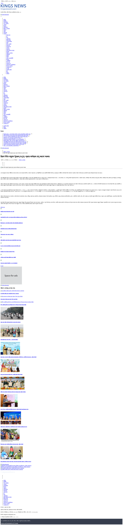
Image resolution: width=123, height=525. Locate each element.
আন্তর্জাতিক (5, 22)
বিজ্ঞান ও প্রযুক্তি (6, 28)
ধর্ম (6, 36)
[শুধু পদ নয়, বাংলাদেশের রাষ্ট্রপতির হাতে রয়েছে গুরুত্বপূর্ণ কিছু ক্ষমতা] (1, 243)
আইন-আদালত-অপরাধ (10, 50)
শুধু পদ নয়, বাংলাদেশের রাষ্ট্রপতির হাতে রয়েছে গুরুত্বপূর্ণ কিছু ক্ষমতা (15, 136)
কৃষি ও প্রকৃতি (8, 44)
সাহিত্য (7, 55)
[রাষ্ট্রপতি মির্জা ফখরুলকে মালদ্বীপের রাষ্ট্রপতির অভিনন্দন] (1, 225)
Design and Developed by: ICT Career (9, 523)
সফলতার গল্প (8, 46)
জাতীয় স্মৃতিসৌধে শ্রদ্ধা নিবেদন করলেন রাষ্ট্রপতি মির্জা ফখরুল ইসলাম (15, 135)
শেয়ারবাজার (8, 38)
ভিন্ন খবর (8, 62)
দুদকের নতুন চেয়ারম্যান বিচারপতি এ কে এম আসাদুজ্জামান (13, 139)
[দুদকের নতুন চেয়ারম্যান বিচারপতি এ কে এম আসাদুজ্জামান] (1, 260)
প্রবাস (4, 31)
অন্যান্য (5, 33)
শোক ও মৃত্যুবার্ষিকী (9, 58)
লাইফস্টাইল (5, 27)
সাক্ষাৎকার (5, 32)
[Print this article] (4, 165)
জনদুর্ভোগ (8, 49)
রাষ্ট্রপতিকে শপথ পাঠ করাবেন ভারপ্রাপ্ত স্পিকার (12, 137)
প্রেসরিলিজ (8, 60)
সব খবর (7, 68)
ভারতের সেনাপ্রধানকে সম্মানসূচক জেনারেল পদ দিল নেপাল (13, 144)
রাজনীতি (4, 20)
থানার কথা (8, 45)
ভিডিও (2, 3)
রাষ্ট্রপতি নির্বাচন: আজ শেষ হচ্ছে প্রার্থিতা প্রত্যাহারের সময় (14, 140)
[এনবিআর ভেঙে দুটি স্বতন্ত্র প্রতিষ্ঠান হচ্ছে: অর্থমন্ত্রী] (1, 254)
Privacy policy (9, 65)
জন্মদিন (7, 56)
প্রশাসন (7, 47)
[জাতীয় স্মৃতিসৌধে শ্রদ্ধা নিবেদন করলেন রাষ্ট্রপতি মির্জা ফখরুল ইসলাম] (1, 237)
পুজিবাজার (8, 54)
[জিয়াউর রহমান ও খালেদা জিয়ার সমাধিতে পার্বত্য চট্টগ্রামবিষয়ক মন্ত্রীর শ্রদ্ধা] (1, 220)
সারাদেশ (4, 29)
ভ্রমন (7, 42)
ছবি (6, 71)
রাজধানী (7, 51)
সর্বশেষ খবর (3, 207)
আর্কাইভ (7, 73)
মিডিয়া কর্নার (8, 40)
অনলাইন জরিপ (9, 69)
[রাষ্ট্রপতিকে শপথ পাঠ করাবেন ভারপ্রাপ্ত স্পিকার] (1, 248)
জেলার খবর (8, 35)
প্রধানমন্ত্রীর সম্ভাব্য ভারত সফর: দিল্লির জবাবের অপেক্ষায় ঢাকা (14, 141)
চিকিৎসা (7, 59)
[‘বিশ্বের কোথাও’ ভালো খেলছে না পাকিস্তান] (1, 231)
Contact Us (8, 67)
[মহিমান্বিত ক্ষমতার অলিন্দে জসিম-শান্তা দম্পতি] (1, 208)
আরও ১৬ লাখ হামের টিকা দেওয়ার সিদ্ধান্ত (11, 145)
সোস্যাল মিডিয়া (9, 41)
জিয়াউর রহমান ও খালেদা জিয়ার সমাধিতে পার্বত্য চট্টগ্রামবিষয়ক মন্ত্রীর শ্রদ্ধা (16, 134)
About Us (8, 63)
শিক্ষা (7, 37)
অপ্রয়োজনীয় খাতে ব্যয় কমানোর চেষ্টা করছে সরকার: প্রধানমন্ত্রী (14, 143)
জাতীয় (4, 19)
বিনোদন (4, 26)
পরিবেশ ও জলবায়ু (9, 53)
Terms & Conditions (10, 64)
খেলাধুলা (4, 24)
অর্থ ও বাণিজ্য (5, 23)
